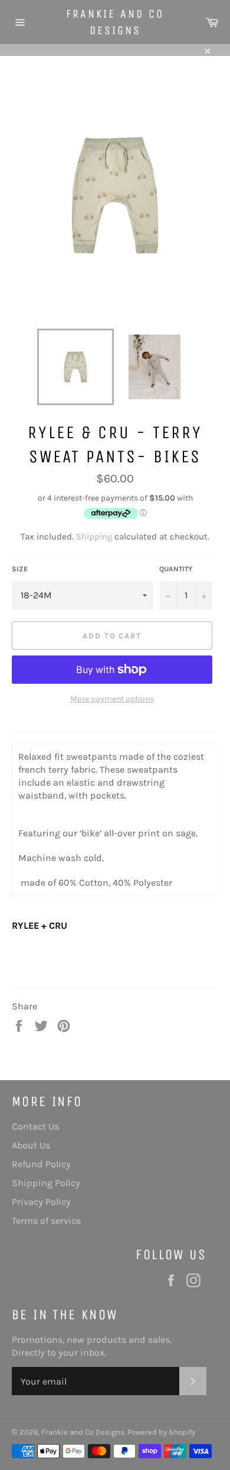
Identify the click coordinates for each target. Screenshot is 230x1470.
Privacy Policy (41, 1201)
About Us (31, 1145)
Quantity (175, 569)
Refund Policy (41, 1164)
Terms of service (46, 1220)
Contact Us (35, 1126)
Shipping (94, 536)
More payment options (112, 699)
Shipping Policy (46, 1182)
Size (20, 569)
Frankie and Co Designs (115, 22)
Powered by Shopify (161, 1432)
